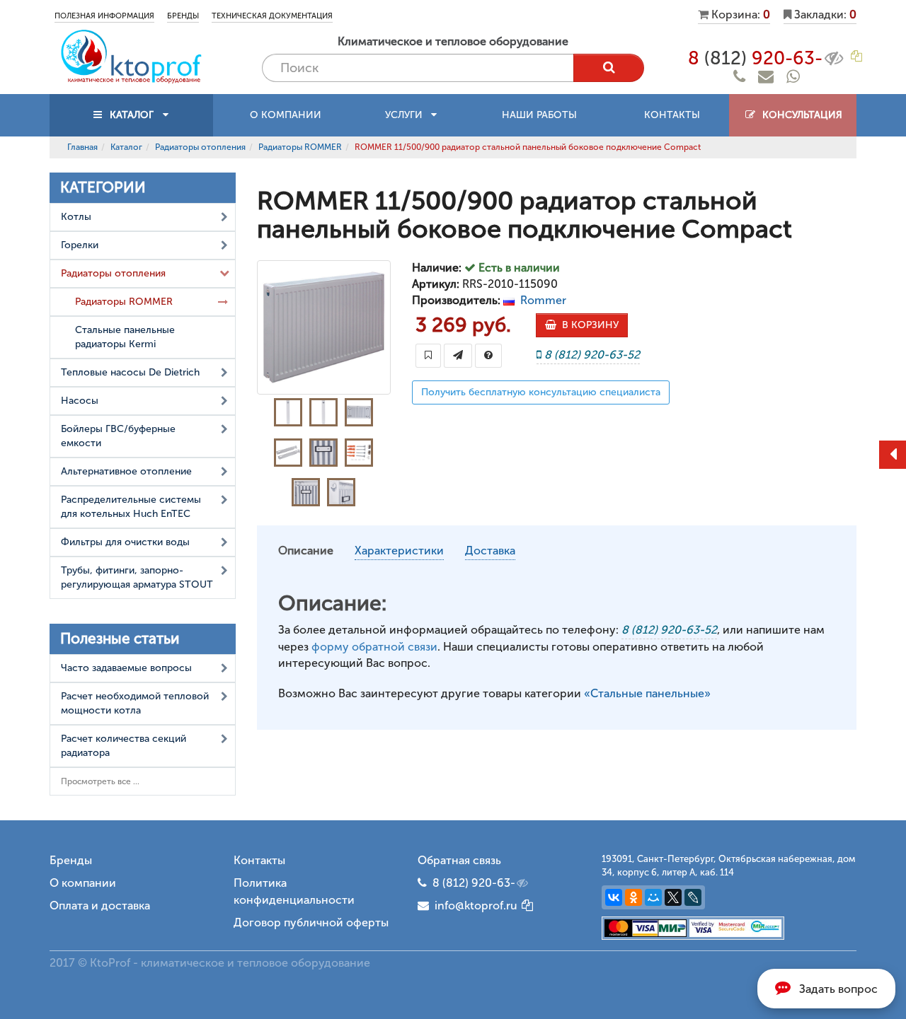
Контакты (672, 115)
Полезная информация (104, 16)
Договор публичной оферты (311, 922)
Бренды (183, 16)
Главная (82, 147)
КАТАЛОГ (131, 115)
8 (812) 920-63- (473, 883)
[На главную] (131, 55)
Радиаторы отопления (200, 147)
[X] (673, 897)
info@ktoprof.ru (473, 905)
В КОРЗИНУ (587, 325)
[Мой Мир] (653, 897)
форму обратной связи (374, 646)
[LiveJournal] (692, 897)
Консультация (799, 115)
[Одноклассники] (633, 897)
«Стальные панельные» (647, 693)
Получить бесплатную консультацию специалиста (540, 392)
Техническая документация (272, 16)
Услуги (408, 115)
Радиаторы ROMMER (300, 147)
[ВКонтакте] (613, 897)
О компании (285, 115)
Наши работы (539, 115)
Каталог (126, 147)
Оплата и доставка (100, 905)
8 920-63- (755, 58)
